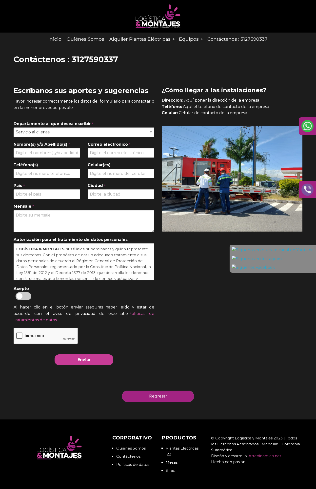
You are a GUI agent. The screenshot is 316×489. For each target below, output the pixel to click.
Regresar (158, 396)
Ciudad (96, 185)
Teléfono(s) (26, 165)
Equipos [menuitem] (189, 39)
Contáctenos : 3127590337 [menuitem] (237, 39)
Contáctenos (128, 456)
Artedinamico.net (265, 455)
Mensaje (24, 206)
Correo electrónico (109, 144)
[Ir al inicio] (158, 16)
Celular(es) (99, 165)
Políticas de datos (132, 464)
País (19, 185)
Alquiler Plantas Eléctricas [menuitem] (140, 39)
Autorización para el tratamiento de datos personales (71, 239)
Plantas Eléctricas (182, 448)
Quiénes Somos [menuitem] (85, 39)
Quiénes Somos (131, 448)
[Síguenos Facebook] (253, 267)
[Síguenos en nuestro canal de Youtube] (273, 250)
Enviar (84, 359)
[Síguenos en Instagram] (257, 258)
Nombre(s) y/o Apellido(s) (42, 144)
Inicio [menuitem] (54, 39)
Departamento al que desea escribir (53, 123)
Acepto (21, 288)
